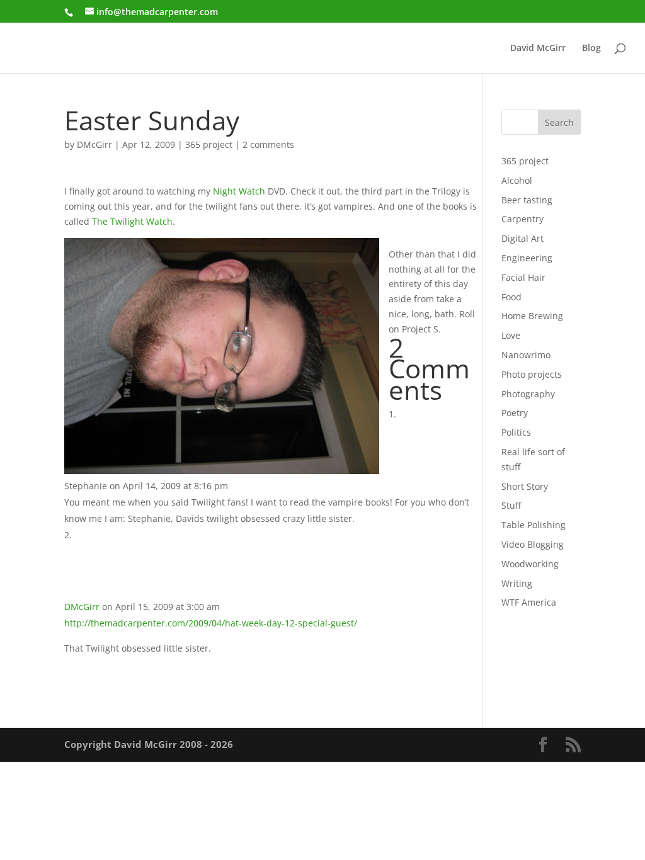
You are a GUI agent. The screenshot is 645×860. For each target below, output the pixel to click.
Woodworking (530, 564)
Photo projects (531, 374)
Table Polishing (533, 525)
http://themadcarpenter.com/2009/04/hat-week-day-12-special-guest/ (210, 623)
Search (559, 122)
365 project (208, 144)
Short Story (524, 486)
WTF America (528, 602)
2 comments (268, 144)
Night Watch (239, 191)
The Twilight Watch (132, 221)
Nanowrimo (526, 355)
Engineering (526, 258)
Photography (528, 394)
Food (511, 297)
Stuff (511, 505)
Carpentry (522, 219)
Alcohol (516, 180)
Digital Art (522, 238)
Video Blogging (532, 544)
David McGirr (538, 48)
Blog (591, 48)
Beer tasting (526, 200)
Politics (516, 432)
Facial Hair (523, 277)
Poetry (514, 413)
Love (510, 335)
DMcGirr (94, 144)
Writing (516, 583)
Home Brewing (532, 316)
